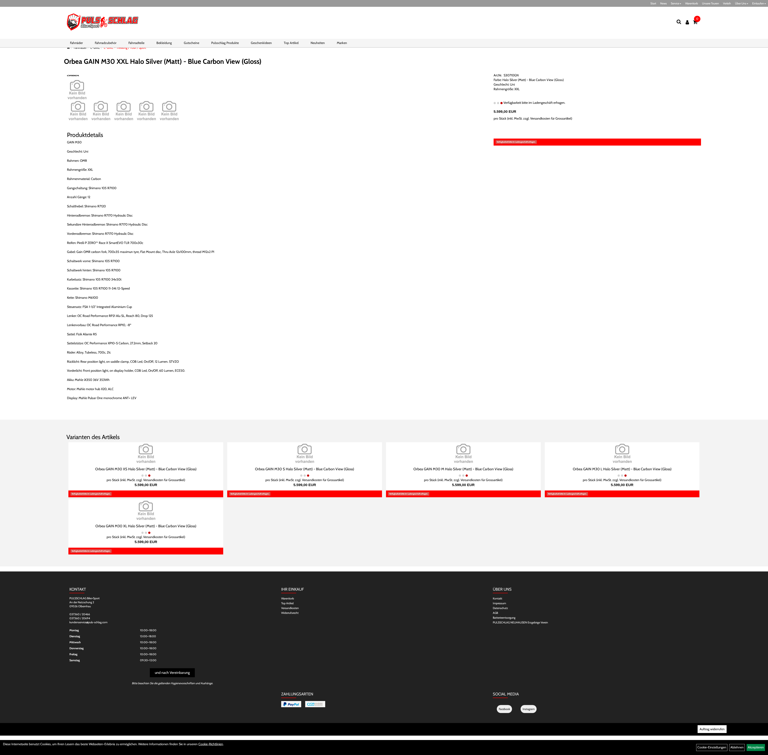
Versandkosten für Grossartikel (550, 118)
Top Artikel (291, 43)
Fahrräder (76, 43)
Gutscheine (191, 43)
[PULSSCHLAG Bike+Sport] (102, 22)
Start (653, 3)
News (663, 3)
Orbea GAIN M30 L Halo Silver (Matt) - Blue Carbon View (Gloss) (622, 469)
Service (675, 3)
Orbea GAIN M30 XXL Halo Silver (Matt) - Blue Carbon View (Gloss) (162, 61)
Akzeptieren (756, 747)
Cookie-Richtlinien (210, 744)
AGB (495, 613)
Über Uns (740, 3)
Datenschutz (500, 608)
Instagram (529, 709)
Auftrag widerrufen (712, 729)
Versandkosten (290, 608)
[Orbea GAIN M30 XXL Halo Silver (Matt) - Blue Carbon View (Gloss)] (77, 89)
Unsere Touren (710, 3)
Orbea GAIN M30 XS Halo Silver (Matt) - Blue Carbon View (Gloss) (146, 469)
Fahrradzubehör (105, 43)
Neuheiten (318, 43)
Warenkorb (691, 3)
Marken (342, 43)
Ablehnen (737, 747)
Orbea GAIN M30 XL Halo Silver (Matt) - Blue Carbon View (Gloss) (145, 526)
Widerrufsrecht (290, 613)
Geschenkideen (261, 43)
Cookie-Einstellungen (711, 747)
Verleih (727, 3)
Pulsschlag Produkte (225, 43)
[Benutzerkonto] (687, 22)
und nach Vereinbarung (172, 672)
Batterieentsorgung (504, 617)
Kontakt (497, 598)
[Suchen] (679, 22)
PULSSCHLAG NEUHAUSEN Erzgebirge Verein (520, 622)
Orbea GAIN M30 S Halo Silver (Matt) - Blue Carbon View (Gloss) (304, 469)
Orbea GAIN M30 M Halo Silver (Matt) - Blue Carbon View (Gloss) (463, 469)
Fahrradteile (136, 43)
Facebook (504, 709)
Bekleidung (164, 43)
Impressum (499, 603)
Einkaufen (758, 3)
